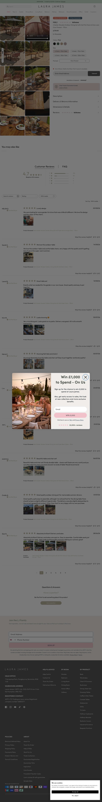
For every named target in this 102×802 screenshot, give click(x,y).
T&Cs (70, 420)
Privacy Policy (79, 420)
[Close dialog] (86, 377)
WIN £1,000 (70, 415)
